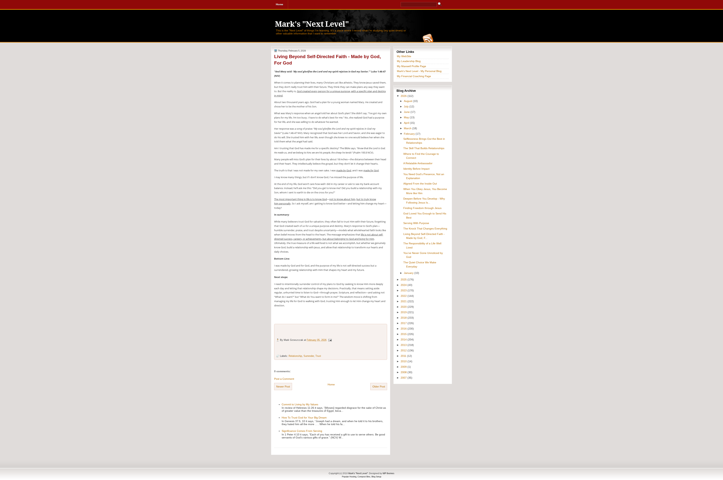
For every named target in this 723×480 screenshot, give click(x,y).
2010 (404, 361)
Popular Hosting (349, 476)
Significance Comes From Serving (302, 430)
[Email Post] (330, 340)
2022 (404, 295)
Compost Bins (364, 476)
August (408, 101)
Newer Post (283, 386)
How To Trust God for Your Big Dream (304, 417)
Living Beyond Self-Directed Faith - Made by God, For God (327, 59)
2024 (404, 284)
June (407, 111)
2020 (404, 306)
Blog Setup (376, 476)
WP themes (388, 473)
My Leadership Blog (409, 61)
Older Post (378, 386)
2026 (404, 95)
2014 (404, 339)
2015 (404, 334)
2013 (404, 344)
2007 (404, 377)
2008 (404, 372)
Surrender (309, 356)
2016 (404, 328)
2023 (404, 290)
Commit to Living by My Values (300, 404)
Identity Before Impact (416, 168)
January (409, 272)
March (408, 128)
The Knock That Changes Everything (425, 228)
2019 (404, 312)
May (407, 117)
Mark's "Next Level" (312, 24)
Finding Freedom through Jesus (422, 208)
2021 (404, 301)
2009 (404, 366)
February (410, 133)
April (407, 122)
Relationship (295, 356)
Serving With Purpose (416, 223)
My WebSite (404, 56)
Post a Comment (284, 378)
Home (331, 384)
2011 (404, 355)
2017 (404, 323)
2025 (404, 279)
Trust (318, 356)
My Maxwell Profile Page (411, 66)
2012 (404, 350)
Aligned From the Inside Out (420, 183)
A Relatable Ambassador (417, 163)
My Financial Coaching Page (414, 76)
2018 (404, 317)
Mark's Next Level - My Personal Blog (419, 71)
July (406, 106)
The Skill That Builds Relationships (423, 148)
